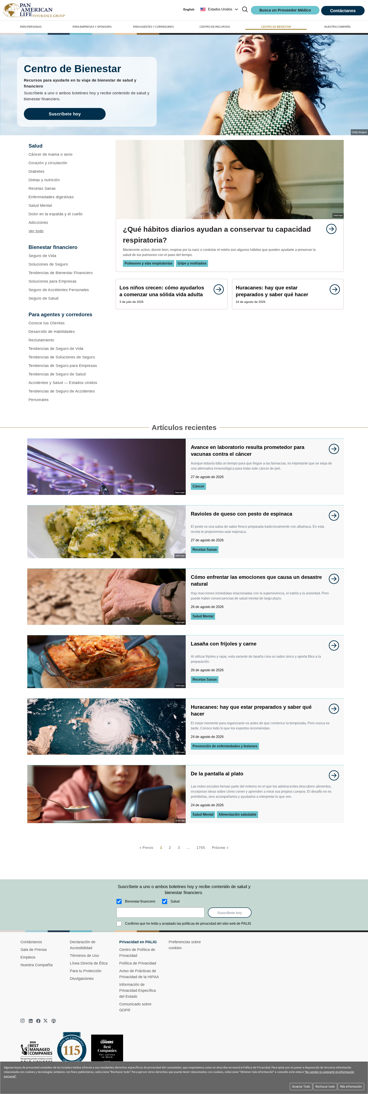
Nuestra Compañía (36, 965)
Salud (175, 901)
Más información (351, 1086)
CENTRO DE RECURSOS (215, 26)
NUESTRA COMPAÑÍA (337, 26)
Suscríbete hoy (65, 114)
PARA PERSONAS (31, 26)
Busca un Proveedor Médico (285, 10)
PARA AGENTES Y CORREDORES (153, 26)
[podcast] (53, 1021)
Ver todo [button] (36, 231)
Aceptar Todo (301, 1086)
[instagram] (23, 1021)
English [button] (188, 9)
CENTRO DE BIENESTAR (276, 26)
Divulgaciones (82, 978)
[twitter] (46, 1021)
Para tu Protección (85, 971)
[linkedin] (30, 1021)
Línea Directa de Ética (89, 963)
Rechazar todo (325, 1086)
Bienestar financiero (140, 901)
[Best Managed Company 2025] (38, 1053)
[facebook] (38, 1021)
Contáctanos (343, 10)
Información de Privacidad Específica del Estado (137, 990)
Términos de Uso (84, 955)
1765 (201, 848)
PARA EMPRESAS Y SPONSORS (92, 26)
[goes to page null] (329, 229)
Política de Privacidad (137, 963)
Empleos (27, 957)
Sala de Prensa (33, 949)
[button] (219, 9)
